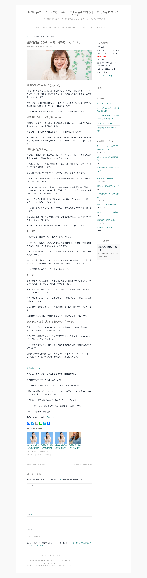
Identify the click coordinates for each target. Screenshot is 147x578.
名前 (30, 514)
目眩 (39, 455)
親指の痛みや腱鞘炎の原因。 (106, 220)
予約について (51, 417)
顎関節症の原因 (45, 451)
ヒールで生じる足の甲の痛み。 (107, 205)
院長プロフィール (59, 27)
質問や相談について (35, 368)
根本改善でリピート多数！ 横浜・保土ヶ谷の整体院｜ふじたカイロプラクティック (73, 13)
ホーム (29, 36)
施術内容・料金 (47, 27)
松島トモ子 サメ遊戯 (104, 123)
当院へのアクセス (88, 27)
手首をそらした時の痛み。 (106, 178)
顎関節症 (36, 451)
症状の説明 (99, 27)
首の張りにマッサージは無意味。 (108, 212)
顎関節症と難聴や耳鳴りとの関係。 (36, 464)
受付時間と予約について (73, 27)
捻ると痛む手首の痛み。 (105, 227)
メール (30, 522)
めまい (33, 455)
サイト (30, 529)
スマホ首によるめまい (104, 103)
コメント (31, 485)
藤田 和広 (49, 46)
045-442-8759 (105, 75)
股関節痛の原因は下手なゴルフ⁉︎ (108, 186)
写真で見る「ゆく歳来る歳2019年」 (82, 464)
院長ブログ (107, 27)
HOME (38, 27)
